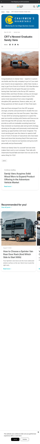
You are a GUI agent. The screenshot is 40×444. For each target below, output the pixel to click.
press (4, 160)
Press (7, 11)
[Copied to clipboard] (18, 44)
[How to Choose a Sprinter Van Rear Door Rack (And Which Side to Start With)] (18, 228)
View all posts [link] (5, 207)
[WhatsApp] (15, 44)
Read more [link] (7, 186)
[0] (37, 7)
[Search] (34, 7)
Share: (6, 44)
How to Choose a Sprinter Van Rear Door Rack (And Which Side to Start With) (18, 254)
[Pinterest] (13, 44)
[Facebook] (10, 44)
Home (2, 11)
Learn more (18, 436)
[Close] (38, 432)
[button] (36, 223)
